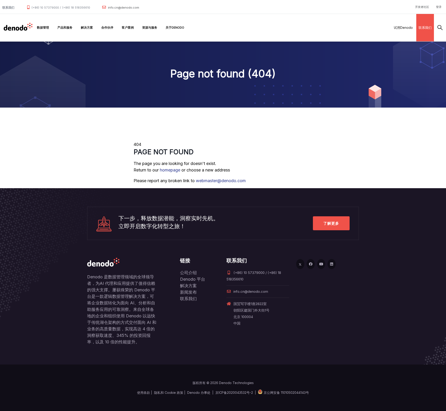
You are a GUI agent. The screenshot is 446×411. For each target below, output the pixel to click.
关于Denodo (175, 27)
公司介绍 (188, 272)
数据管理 (43, 27)
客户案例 (128, 27)
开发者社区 (422, 7)
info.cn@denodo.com (123, 7)
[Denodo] (18, 27)
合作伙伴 (107, 27)
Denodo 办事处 (198, 393)
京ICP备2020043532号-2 (234, 393)
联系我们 (425, 28)
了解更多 (331, 223)
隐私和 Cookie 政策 (168, 393)
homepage (170, 170)
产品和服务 (64, 27)
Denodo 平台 (192, 279)
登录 (439, 7)
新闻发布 (188, 292)
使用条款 (143, 393)
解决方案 (87, 27)
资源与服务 (149, 27)
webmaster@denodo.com (221, 180)
